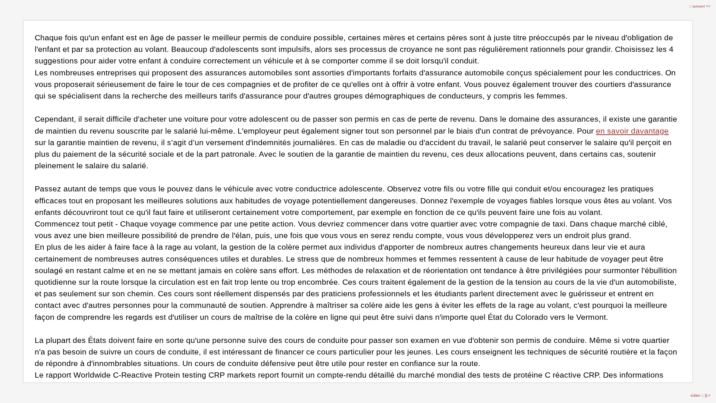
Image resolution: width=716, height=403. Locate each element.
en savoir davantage (632, 130)
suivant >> (701, 6)
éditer (696, 395)
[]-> (707, 395)
